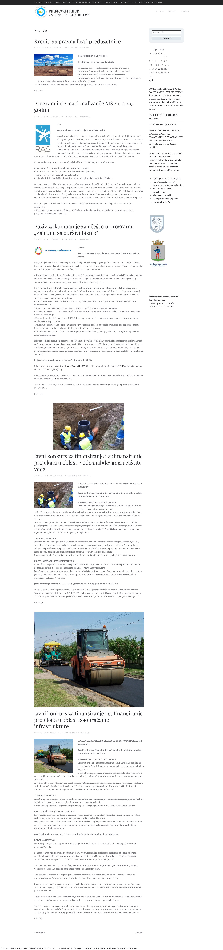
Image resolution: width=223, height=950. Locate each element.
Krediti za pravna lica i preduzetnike (77, 41)
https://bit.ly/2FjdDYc (75, 366)
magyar (160, 12)
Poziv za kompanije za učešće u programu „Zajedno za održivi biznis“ (84, 229)
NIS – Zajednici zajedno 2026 (162, 124)
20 (159, 68)
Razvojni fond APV (161, 202)
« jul (151, 80)
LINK (121, 366)
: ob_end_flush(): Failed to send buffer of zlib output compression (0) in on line (69, 948)
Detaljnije (38, 90)
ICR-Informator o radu (116, 2)
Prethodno (40, 933)
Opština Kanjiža (81, 2)
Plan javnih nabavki (162, 195)
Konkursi (85, 48)
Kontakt (97, 2)
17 (150, 68)
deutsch (184, 12)
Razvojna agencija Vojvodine (166, 198)
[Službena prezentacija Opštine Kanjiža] (158, 252)
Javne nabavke (62, 2)
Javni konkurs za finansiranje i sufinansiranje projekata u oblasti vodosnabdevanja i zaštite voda (88, 462)
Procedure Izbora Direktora (146, 2)
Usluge (48, 2)
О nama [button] (38, 2)
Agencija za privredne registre (167, 178)
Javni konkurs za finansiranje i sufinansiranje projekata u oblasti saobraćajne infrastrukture (88, 720)
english (172, 12)
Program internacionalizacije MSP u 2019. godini (84, 106)
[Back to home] (66, 12)
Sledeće (139, 933)
